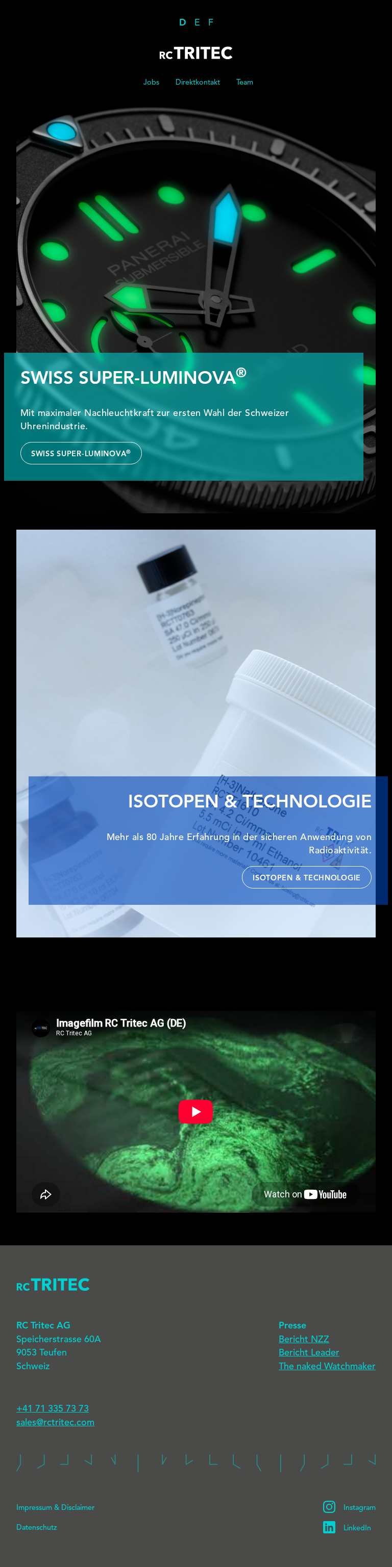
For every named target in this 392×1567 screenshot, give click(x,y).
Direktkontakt (198, 83)
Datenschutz (36, 1528)
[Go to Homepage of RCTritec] (196, 1284)
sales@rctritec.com (55, 1422)
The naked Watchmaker (327, 1366)
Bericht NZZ (304, 1339)
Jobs (151, 83)
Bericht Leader (309, 1352)
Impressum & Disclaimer (55, 1508)
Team (244, 83)
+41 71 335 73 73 (52, 1409)
